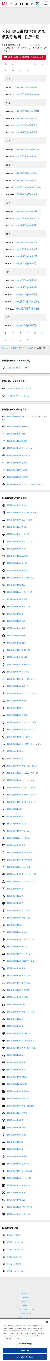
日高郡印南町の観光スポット (19, 606)
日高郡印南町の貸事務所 (17, 441)
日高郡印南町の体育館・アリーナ (20, 686)
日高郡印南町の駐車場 (16, 968)
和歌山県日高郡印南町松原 (26, 280)
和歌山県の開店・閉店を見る (19, 388)
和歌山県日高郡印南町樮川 (26, 264)
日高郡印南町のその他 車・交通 (20, 1012)
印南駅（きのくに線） (16, 1249)
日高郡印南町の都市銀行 (17, 1077)
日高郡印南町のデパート (17, 809)
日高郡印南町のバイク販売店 (19, 983)
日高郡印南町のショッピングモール (21, 787)
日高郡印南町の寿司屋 (16, 549)
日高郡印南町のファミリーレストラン (22, 512)
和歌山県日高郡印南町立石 (26, 180)
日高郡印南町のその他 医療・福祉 (21, 1048)
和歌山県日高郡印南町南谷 (26, 295)
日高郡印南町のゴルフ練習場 (19, 664)
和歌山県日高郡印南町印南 (26, 87)
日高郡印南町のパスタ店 (17, 527)
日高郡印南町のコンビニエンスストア (22, 773)
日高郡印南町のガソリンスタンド (20, 939)
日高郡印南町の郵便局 (16, 1062)
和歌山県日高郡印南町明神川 (27, 309)
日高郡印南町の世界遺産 (17, 715)
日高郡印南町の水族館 (16, 643)
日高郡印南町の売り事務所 (18, 477)
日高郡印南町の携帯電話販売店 (19, 852)
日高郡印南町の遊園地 (16, 621)
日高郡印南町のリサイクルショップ (21, 881)
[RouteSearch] (16, 3)
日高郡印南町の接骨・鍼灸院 (19, 1033)
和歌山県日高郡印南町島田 (26, 156)
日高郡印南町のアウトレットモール (21, 802)
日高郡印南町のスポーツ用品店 (19, 860)
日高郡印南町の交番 (15, 1120)
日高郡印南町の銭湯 (15, 758)
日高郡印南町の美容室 (16, 1192)
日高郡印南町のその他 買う (19, 917)
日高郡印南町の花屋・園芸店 (19, 910)
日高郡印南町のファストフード (19, 505)
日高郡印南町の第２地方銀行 (19, 1091)
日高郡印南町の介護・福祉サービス (21, 1040)
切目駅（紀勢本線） (15, 1264)
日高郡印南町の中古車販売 (18, 997)
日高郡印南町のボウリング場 (19, 650)
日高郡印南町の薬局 (15, 816)
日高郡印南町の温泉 (15, 751)
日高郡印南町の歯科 (15, 1026)
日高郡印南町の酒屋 (15, 896)
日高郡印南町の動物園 (16, 635)
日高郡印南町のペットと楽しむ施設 (21, 722)
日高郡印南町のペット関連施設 (19, 1171)
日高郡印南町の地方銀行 (17, 1084)
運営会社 (25, 1293)
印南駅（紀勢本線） (15, 1257)
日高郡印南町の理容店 (16, 1200)
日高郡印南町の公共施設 (17, 1113)
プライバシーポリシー (25, 1309)
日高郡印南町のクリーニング (19, 1178)
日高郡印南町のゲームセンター (19, 737)
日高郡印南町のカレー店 (17, 563)
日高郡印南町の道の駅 (16, 1004)
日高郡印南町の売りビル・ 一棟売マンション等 (26, 484)
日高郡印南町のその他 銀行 (19, 1098)
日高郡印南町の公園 (15, 614)
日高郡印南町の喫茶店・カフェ (19, 541)
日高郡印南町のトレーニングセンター (22, 693)
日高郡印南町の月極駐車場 (18, 426)
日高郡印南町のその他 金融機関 (20, 1106)
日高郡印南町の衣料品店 (17, 823)
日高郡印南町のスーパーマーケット (21, 780)
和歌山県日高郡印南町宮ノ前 (27, 302)
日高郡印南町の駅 (14, 925)
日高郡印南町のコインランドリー (20, 1185)
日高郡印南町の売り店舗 (17, 470)
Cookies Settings (25, 1344)
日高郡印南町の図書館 (16, 1127)
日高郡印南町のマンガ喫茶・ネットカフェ (24, 744)
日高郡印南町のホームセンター (19, 867)
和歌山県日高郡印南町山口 (26, 326)
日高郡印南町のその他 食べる (19, 592)
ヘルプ (25, 1301)
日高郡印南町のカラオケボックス (20, 729)
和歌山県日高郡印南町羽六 (26, 242)
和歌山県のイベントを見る (18, 396)
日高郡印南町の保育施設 (17, 1134)
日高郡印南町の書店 (15, 903)
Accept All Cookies (25, 1357)
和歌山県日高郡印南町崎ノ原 (27, 149)
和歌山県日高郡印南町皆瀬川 (27, 111)
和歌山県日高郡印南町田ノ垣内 (28, 187)
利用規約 (25, 1297)
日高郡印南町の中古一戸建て (19, 455)
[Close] (47, 1322)
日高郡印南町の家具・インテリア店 (21, 874)
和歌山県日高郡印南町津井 (26, 195)
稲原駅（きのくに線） (16, 1242)
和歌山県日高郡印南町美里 (26, 288)
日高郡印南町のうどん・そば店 (19, 520)
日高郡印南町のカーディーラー (19, 954)
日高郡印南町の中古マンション (19, 448)
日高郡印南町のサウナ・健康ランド (21, 679)
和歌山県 (29, 348)
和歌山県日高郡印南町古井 (26, 249)
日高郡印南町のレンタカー (18, 932)
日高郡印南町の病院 (15, 1019)
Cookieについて (25, 1313)
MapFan (4, 348)
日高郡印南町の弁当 (15, 889)
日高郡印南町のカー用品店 (18, 946)
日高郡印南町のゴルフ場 (17, 657)
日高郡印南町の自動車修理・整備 (20, 961)
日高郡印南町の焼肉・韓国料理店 (20, 577)
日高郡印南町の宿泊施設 (17, 599)
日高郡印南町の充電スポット (19, 975)
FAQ (25, 1305)
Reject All (25, 1350)
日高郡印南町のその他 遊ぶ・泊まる (22, 766)
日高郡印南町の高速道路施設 (19, 990)
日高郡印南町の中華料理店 (18, 570)
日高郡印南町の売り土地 (17, 463)
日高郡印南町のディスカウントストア (22, 794)
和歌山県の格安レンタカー (18, 368)
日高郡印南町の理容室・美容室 (19, 1207)
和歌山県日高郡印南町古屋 (26, 257)
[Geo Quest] (36, 3)
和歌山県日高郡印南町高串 (26, 173)
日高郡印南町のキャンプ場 (18, 671)
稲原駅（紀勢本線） (15, 1235)
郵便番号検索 (16, 348)
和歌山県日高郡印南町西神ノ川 (28, 211)
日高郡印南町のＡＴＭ (16, 1069)
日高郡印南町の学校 (15, 1142)
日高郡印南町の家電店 (16, 845)
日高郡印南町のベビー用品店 (19, 838)
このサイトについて (25, 1317)
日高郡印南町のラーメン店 (18, 534)
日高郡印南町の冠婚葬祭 (17, 1156)
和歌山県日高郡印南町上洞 (26, 118)
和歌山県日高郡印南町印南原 (27, 94)
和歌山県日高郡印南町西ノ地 (27, 218)
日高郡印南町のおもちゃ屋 (18, 831)
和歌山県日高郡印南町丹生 (26, 226)
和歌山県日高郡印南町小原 (26, 133)
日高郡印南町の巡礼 (15, 708)
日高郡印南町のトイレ (16, 1055)
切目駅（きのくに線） (16, 1271)
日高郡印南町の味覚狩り (17, 700)
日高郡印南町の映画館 (16, 628)
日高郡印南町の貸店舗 (16, 434)
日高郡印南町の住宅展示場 (18, 1163)
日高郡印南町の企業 (15, 1149)
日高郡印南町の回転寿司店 (18, 556)
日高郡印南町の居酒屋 (16, 585)
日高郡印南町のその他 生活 (19, 1214)
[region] (25, 1339)
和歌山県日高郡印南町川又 (26, 125)
